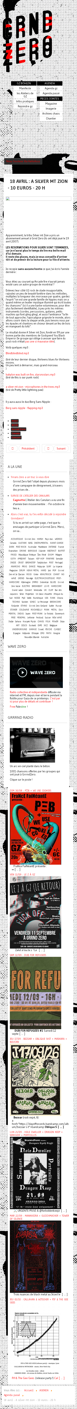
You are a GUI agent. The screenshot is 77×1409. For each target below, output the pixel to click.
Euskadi (32, 625)
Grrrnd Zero (18, 429)
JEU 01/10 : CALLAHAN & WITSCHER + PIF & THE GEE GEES (39, 1301)
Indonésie (44, 582)
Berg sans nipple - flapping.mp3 (24, 408)
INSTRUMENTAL (41, 543)
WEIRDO (58, 539)
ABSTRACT (51, 550)
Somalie (59, 558)
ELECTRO (26, 586)
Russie (59, 605)
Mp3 (23, 598)
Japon (27, 613)
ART (18, 625)
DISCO (24, 625)
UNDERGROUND (19, 629)
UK (45, 590)
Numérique (38, 598)
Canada (16, 433)
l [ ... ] (60, 1378)
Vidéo (29, 598)
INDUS (21, 613)
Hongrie (56, 633)
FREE (13, 617)
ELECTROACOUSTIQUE (45, 578)
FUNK (52, 598)
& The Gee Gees (24, 1378)
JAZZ (46, 625)
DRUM (22, 570)
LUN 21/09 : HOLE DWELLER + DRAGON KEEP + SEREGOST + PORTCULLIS (36, 1133)
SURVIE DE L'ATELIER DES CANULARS (30, 495)
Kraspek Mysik (29, 621)
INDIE (13, 562)
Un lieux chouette (44, 594)
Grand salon (17, 590)
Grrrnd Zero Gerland (38, 605)
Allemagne (25, 582)
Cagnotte (19, 500)
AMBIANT (22, 558)
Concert (16, 437)
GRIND (21, 578)
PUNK (46, 609)
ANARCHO (15, 566)
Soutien (25, 601)
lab (49, 570)
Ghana (60, 598)
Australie (32, 546)
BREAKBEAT (37, 586)
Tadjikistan (42, 562)
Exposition (13, 550)
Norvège (29, 578)
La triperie (57, 566)
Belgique (53, 625)
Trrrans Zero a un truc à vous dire (30, 477)
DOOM (51, 554)
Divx (61, 609)
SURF (49, 566)
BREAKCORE (55, 601)
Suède (51, 605)
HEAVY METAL (33, 570)
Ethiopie (35, 633)
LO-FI (46, 586)
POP (54, 570)
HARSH (40, 539)
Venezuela (38, 590)
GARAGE (33, 629)
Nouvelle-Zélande (31, 637)
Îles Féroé (42, 554)
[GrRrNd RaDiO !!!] (32, 745)
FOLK (48, 621)
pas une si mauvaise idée (39, 341)
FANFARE (50, 558)
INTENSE (52, 546)
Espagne (16, 633)
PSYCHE (48, 629)
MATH (48, 633)
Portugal (59, 562)
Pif (13, 1378)
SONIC (33, 601)
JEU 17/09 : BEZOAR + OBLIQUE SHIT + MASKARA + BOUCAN (38, 1040)
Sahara (18, 621)
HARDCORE (56, 586)
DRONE (23, 550)
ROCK (15, 425)
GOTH (13, 558)
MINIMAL (21, 617)
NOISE (17, 598)
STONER (13, 609)
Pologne (58, 554)
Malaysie (41, 566)
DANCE (32, 566)
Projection (29, 594)
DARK (11, 546)
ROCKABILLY (36, 609)
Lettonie (30, 617)
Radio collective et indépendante (28, 692)
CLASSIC (57, 629)
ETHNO (24, 605)
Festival (39, 617)
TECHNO (16, 601)
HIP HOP (40, 558)
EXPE (40, 625)
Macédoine (42, 546)
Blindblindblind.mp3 (17, 353)
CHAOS (41, 621)
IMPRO (35, 582)
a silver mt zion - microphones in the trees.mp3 (33, 386)
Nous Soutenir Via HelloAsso (23, 161)
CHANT (56, 574)
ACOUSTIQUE (17, 539)
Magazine (13, 570)
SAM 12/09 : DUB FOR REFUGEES (28, 955)
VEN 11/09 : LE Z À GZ (22, 874)
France (61, 546)
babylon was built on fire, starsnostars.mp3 (30, 374)
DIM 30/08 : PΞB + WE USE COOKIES (30, 791)
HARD (43, 570)
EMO (42, 633)
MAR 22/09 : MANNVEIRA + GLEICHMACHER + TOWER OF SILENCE (39, 1217)
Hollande (26, 633)
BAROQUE (32, 550)
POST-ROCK (21, 546)
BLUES (53, 582)
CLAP (50, 590)
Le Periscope (43, 601)
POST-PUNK (37, 613)
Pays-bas (49, 539)
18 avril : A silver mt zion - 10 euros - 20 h (38, 184)
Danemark (59, 613)
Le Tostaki (48, 613)
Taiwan (31, 558)
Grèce (35, 574)
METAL (54, 609)
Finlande (15, 605)
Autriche (45, 637)
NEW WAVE (57, 617)
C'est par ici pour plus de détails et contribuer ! (35, 700)
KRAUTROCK (45, 574)
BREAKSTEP (30, 562)
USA (46, 598)
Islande (42, 550)
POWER (55, 621)
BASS (30, 543)
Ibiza (62, 621)
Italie (11, 621)
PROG (24, 566)
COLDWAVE (24, 609)
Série (22, 594)
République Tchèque (27, 554)
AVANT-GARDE (56, 543)
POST (15, 420)
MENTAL (12, 613)
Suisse (48, 617)
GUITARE (22, 543)
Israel (41, 629)
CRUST (21, 562)
